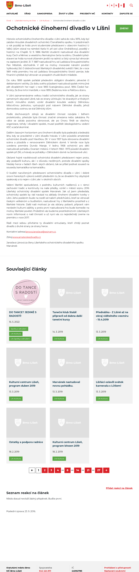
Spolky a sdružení (18, 329)
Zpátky (124, 28)
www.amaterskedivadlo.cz (26, 237)
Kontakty (107, 13)
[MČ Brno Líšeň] (18, 5)
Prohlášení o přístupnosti (117, 567)
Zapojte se (126, 13)
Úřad (27, 13)
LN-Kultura (44, 20)
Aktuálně (12, 13)
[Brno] (116, 5)
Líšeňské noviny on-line (25, 20)
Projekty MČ (87, 13)
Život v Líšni (66, 13)
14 (77, 470)
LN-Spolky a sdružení (20, 339)
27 (98, 470)
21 (88, 470)
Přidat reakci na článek (119, 488)
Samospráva (44, 13)
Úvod (8, 20)
